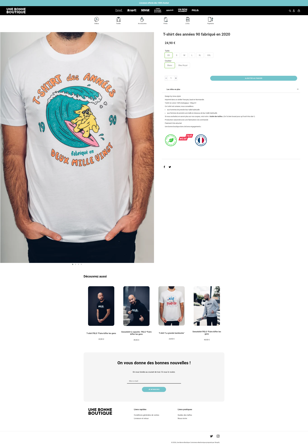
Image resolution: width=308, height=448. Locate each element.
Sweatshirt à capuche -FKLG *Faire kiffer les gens (136, 333)
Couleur (168, 61)
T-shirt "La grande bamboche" (171, 333)
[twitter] (170, 167)
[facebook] (164, 167)
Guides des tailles (185, 415)
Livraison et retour (141, 418)
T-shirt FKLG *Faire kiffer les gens (101, 333)
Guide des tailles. (216, 116)
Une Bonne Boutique (183, 442)
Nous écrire (182, 418)
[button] (72, 264)
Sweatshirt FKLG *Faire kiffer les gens (206, 332)
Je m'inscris (154, 389)
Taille (167, 51)
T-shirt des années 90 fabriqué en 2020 (196, 34)
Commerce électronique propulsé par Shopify (205, 442)
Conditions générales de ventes (146, 415)
